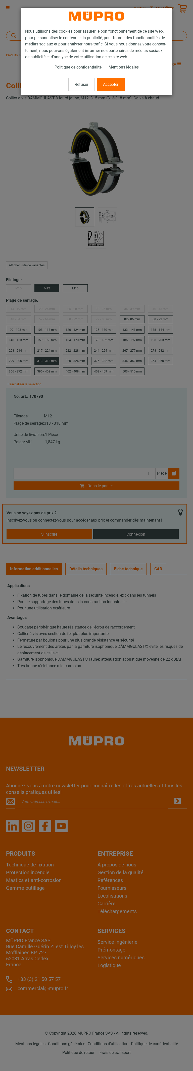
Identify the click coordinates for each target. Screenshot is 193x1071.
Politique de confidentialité (78, 67)
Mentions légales (124, 67)
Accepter (110, 84)
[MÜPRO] (96, 16)
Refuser (81, 84)
